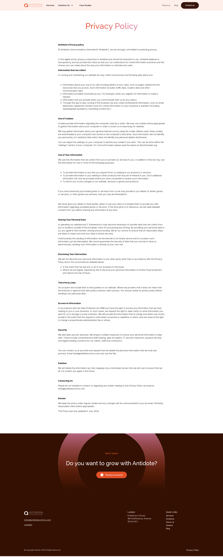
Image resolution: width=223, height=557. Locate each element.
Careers (169, 525)
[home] (33, 5)
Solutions (170, 519)
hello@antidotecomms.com (37, 520)
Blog (176, 5)
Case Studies (85, 5)
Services (50, 5)
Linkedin (28, 525)
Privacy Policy (192, 550)
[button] (66, 5)
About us (166, 5)
